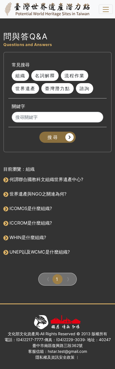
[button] (57, 137)
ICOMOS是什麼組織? (30, 208)
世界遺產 (25, 88)
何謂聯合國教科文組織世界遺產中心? (46, 179)
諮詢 (85, 88)
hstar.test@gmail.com (67, 351)
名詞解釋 (45, 75)
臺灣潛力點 (57, 88)
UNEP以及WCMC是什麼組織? (39, 252)
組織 (20, 75)
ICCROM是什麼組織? (30, 223)
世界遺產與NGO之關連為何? (37, 194)
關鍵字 (18, 106)
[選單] (105, 9)
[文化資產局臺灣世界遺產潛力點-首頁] (46, 9)
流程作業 (74, 75)
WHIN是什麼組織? (27, 237)
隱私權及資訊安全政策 (55, 357)
